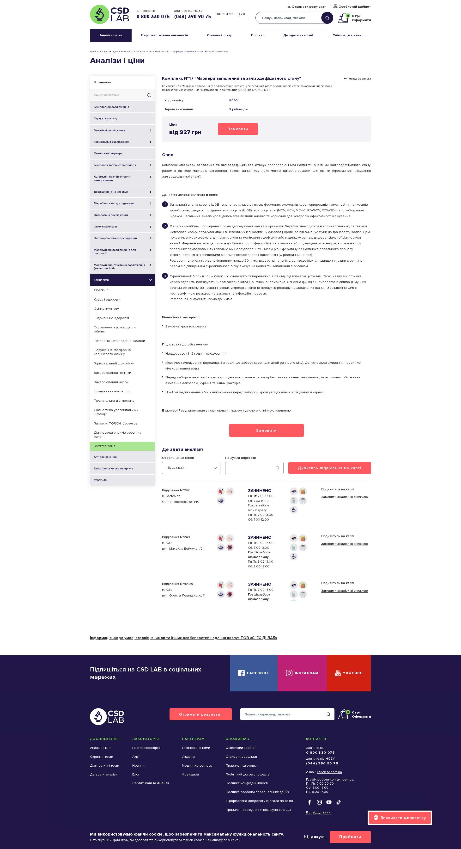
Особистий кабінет (355, 7)
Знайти (149, 95)
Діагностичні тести (104, 765)
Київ (241, 14)
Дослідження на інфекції (111, 191)
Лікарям (188, 757)
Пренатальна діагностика (114, 401)
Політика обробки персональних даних (257, 792)
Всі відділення (318, 812)
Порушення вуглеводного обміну (115, 329)
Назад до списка (360, 78)
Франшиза (190, 774)
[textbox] (176, 468)
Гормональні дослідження (111, 141)
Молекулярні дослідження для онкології (115, 251)
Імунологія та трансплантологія (115, 165)
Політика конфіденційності (247, 783)
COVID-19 (100, 480)
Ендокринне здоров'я (111, 318)
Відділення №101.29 (177, 584)
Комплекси (127, 51)
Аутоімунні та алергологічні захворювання (112, 178)
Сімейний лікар (219, 35)
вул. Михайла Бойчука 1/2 (182, 549)
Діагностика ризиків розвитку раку (117, 435)
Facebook (258, 673)
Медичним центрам (197, 765)
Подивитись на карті (337, 489)
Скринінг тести (101, 757)
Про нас (257, 35)
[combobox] (191, 468)
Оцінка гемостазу (105, 118)
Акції (135, 757)
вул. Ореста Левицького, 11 (183, 595)
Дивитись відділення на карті (329, 468)
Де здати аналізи (104, 774)
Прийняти (350, 837)
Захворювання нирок (111, 382)
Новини (138, 765)
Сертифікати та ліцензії (150, 783)
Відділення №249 (176, 537)
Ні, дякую (314, 837)
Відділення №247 (175, 490)
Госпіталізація (144, 51)
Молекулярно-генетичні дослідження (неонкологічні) (119, 266)
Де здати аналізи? (298, 35)
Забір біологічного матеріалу (113, 468)
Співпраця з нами (347, 35)
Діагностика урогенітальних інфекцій (116, 412)
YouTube (353, 673)
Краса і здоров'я (107, 299)
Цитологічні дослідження (111, 215)
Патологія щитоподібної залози (119, 341)
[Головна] (109, 14)
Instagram (307, 673)
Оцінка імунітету (106, 309)
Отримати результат (309, 7)
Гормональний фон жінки (114, 363)
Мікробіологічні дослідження (114, 203)
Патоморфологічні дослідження (116, 238)
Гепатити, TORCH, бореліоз (116, 423)
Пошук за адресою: (240, 458)
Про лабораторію (146, 748)
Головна (94, 51)
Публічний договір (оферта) (248, 774)
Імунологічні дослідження (111, 107)
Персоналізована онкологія (164, 35)
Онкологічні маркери (108, 153)
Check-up (101, 290)
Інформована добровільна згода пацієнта (259, 801)
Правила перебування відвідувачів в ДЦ (258, 810)
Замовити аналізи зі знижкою (344, 497)
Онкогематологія (105, 226)
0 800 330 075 (153, 16)
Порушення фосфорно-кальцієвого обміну (113, 352)
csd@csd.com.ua (329, 772)
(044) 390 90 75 (192, 16)
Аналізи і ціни (111, 35)
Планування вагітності (111, 391)
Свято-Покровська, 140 (180, 502)
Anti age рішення (105, 457)
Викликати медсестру (403, 817)
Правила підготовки (242, 765)
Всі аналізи (102, 82)
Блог (136, 774)
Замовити (238, 129)
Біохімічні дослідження (109, 130)
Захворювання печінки (112, 373)
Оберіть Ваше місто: (178, 458)
